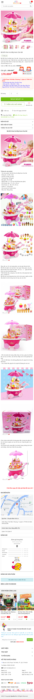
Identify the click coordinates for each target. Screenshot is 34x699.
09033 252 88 (20, 642)
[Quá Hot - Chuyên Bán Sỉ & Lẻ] (17, 2)
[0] (31, 3)
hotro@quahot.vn (11, 668)
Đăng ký (30, 639)
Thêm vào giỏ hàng (14, 104)
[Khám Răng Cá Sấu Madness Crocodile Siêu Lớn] (8, 607)
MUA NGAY (16, 99)
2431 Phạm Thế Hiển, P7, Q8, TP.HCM (17, 662)
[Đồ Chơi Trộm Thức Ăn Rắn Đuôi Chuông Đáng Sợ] (25, 607)
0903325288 (5, 523)
